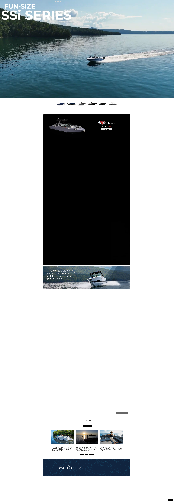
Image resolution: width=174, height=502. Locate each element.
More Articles (87, 454)
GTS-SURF (99, 1)
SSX (92, 1)
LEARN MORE (122, 413)
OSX (95, 1)
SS (85, 1)
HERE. (76, 499)
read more (62, 450)
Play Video (107, 129)
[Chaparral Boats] (58, 1)
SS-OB (89, 1)
